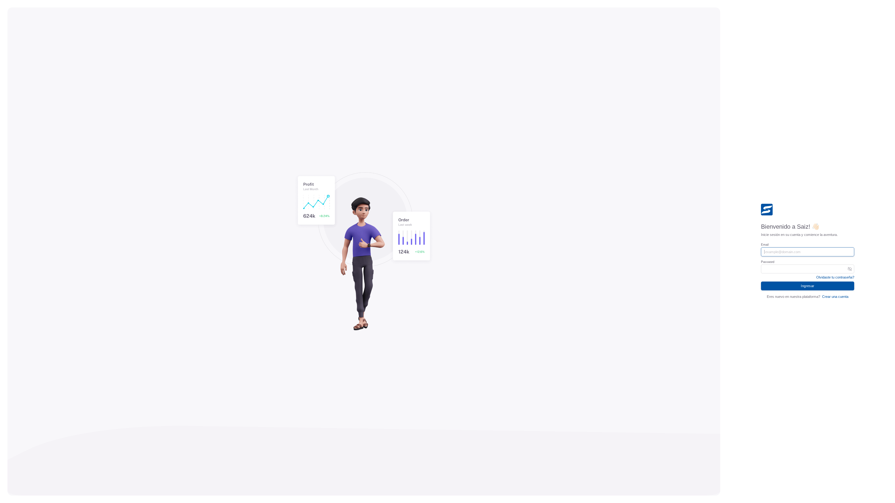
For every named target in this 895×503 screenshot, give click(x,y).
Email (765, 244)
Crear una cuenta (835, 297)
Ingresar (807, 286)
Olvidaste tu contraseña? (835, 277)
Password (767, 262)
